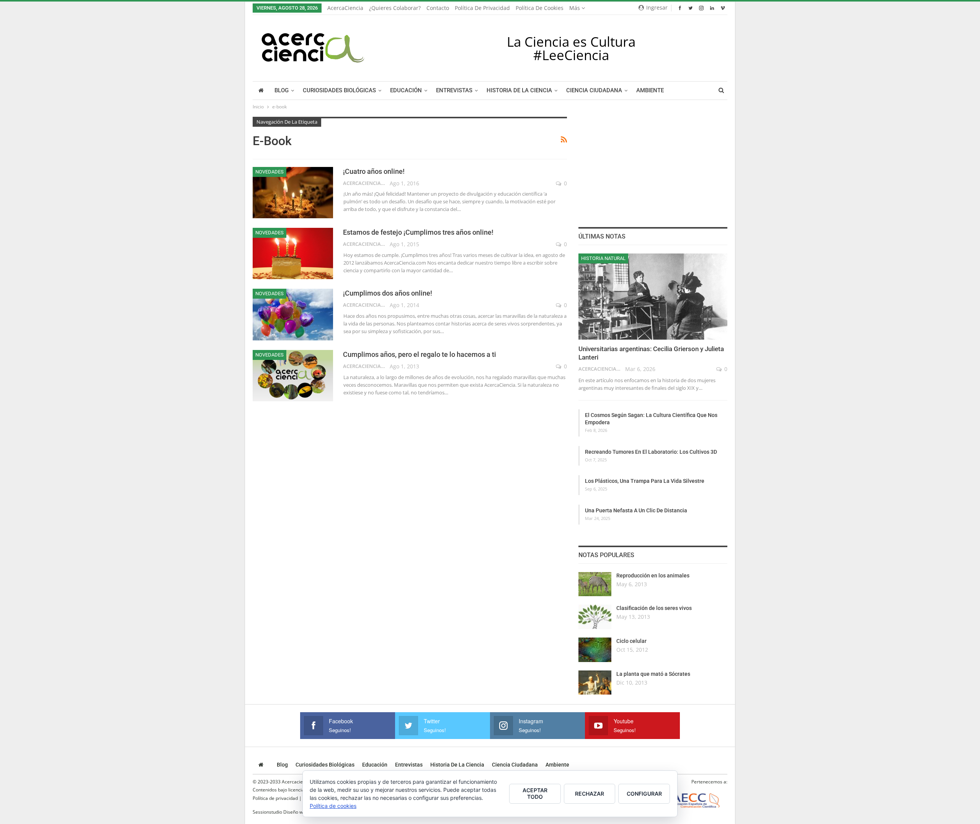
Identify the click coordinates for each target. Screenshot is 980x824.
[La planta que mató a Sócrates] (594, 682)
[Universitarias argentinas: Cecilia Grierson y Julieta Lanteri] (652, 296)
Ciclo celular (631, 641)
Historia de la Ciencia (519, 90)
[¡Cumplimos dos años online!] (293, 314)
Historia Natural (603, 258)
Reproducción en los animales (652, 575)
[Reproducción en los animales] (594, 584)
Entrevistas (454, 90)
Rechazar (589, 793)
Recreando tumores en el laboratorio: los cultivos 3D (651, 452)
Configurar (644, 793)
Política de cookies (540, 7)
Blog (281, 90)
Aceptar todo (535, 793)
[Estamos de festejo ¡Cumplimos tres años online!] (293, 253)
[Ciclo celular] (594, 650)
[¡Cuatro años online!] (293, 192)
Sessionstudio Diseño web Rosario (289, 812)
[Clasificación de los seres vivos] (594, 617)
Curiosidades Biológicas (339, 90)
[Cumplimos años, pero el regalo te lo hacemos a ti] (293, 375)
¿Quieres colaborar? (395, 7)
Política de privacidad (482, 7)
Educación (406, 90)
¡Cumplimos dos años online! (387, 293)
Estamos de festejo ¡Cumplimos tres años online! (418, 232)
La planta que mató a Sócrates (653, 674)
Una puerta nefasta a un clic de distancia (636, 510)
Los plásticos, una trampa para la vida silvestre (644, 481)
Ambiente (650, 90)
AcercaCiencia (345, 7)
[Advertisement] (652, 165)
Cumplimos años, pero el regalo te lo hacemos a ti (419, 354)
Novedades (269, 172)
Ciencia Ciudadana (594, 90)
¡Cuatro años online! (374, 171)
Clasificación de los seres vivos (654, 608)
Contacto (437, 7)
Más (575, 7)
